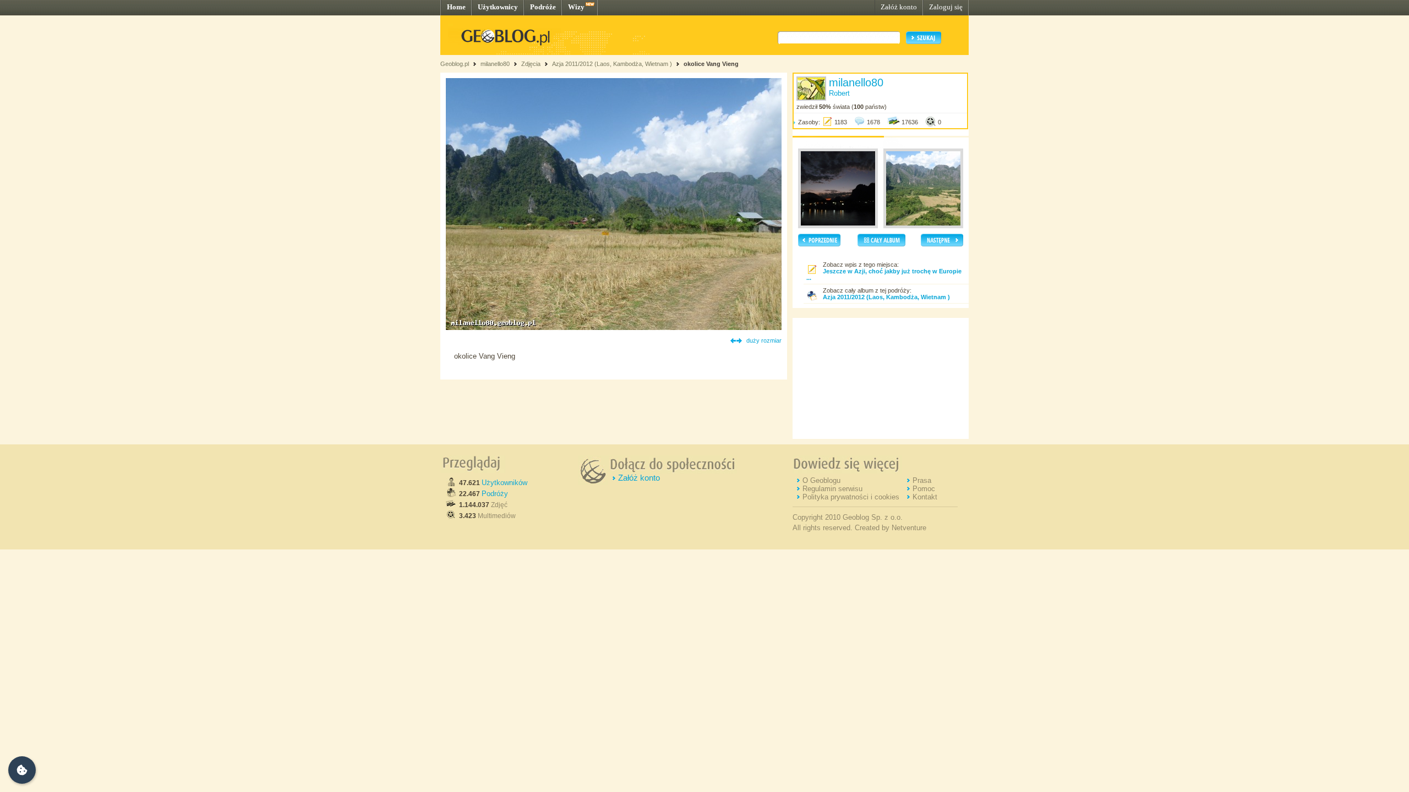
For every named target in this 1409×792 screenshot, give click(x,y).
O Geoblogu (821, 480)
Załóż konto (899, 7)
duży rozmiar (764, 340)
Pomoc (924, 489)
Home (456, 7)
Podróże (543, 7)
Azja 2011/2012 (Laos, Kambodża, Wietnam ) (612, 64)
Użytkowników (504, 483)
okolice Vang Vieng (711, 64)
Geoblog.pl (454, 64)
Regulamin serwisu (832, 489)
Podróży (495, 494)
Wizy (576, 7)
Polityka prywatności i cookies (850, 497)
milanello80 (495, 64)
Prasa (922, 480)
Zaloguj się (946, 7)
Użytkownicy (498, 7)
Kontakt (925, 497)
